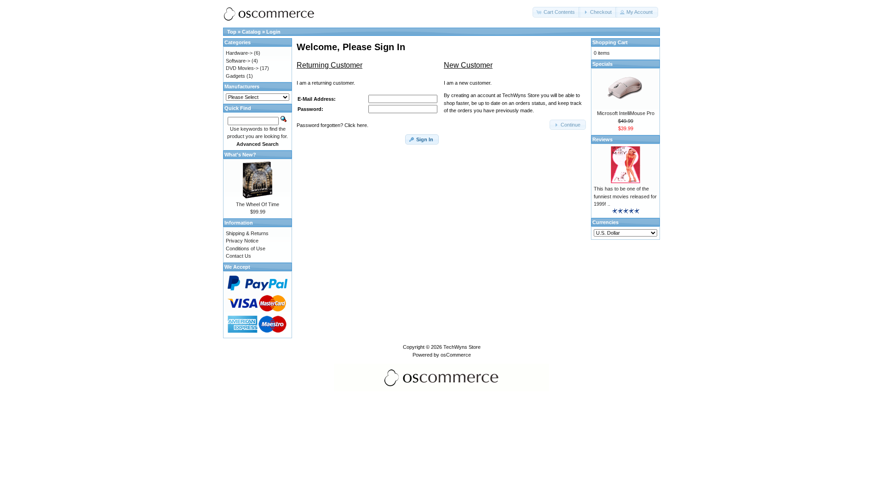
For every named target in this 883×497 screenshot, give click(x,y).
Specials (602, 64)
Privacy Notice (242, 240)
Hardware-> (239, 53)
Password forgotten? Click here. (332, 125)
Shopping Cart (610, 42)
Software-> (238, 61)
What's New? (240, 154)
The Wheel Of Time (257, 204)
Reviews (602, 139)
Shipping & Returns (247, 233)
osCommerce (456, 355)
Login (273, 32)
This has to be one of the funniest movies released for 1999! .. (625, 196)
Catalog (251, 32)
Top (231, 32)
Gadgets (235, 76)
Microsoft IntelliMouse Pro (625, 113)
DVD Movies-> (242, 68)
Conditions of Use (245, 248)
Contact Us (238, 256)
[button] (556, 12)
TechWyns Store (462, 347)
